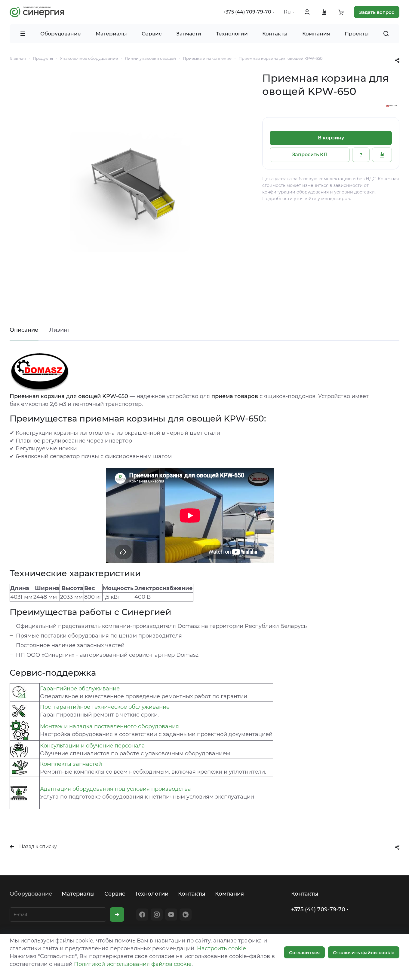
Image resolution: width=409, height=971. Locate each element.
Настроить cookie (221, 948)
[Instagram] (157, 915)
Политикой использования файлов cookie (133, 964)
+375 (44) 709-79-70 (247, 12)
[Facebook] (142, 915)
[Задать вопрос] (361, 155)
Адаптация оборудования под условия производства (115, 789)
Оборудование (31, 893)
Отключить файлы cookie (363, 952)
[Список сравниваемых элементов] (324, 12)
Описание (24, 330)
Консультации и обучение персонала (92, 745)
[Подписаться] (117, 914)
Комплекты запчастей (71, 764)
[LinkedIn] (186, 915)
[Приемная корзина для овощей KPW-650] (130, 192)
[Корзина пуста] (340, 12)
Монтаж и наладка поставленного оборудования (109, 726)
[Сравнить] (382, 155)
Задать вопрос (376, 12)
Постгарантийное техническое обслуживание (105, 707)
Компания (229, 893)
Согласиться (304, 952)
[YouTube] (171, 915)
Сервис (114, 893)
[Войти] (307, 12)
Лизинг (59, 330)
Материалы (78, 893)
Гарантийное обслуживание (80, 688)
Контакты (191, 893)
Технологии (151, 893)
